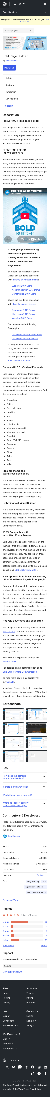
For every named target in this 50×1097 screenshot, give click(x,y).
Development (12, 98)
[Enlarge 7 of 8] (20, 754)
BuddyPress (10, 1048)
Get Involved (32, 1011)
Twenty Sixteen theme (24, 304)
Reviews (9, 85)
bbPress (8, 1043)
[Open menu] (45, 4)
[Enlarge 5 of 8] (20, 740)
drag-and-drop (33, 882)
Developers (8, 1020)
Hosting (6, 997)
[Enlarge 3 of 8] (20, 726)
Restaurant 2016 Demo (23, 310)
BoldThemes (9, 631)
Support (9, 105)
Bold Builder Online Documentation (20, 671)
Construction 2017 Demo (24, 293)
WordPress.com (12, 1034)
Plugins (29, 997)
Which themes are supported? (17, 795)
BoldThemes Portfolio (19, 360)
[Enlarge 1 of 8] (20, 711)
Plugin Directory (10, 12)
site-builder (41, 887)
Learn (5, 1011)
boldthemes (12, 60)
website (10, 682)
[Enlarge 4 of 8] (43, 726)
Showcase (31, 988)
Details (8, 78)
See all (44, 945)
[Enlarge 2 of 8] (43, 711)
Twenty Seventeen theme (25, 279)
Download (9, 68)
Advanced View (10, 900)
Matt (6, 1039)
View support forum (12, 971)
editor (43, 882)
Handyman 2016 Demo (23, 314)
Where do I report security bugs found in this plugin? (16, 804)
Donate (31, 1020)
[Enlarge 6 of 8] (43, 740)
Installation (10, 92)
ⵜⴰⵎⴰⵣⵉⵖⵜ (15, 1060)
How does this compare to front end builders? (14, 777)
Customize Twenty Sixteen (25, 338)
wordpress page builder (36, 892)
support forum (9, 661)
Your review (8, 945)
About (6, 988)
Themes (30, 993)
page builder (30, 887)
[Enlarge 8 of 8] (43, 754)
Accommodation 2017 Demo (26, 289)
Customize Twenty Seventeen (27, 334)
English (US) (42, 875)
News (5, 993)
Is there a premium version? (16, 787)
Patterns (30, 1002)
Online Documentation (26, 570)
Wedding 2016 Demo (22, 318)
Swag (30, 1025)
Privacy (6, 1002)
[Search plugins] (31, 30)
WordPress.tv (11, 1025)
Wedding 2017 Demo (22, 285)
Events (29, 1016)
